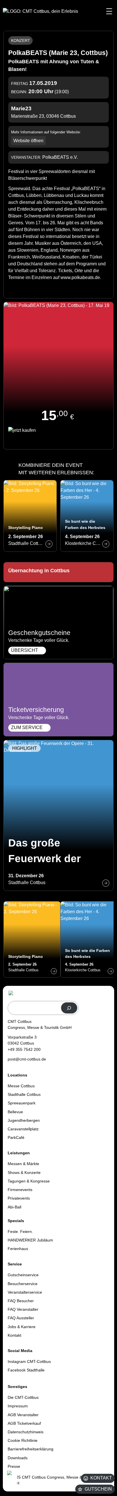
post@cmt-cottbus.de (27, 1059)
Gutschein (98, 1489)
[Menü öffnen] (109, 11)
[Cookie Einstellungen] (11, 1479)
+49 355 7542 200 (24, 1049)
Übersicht (24, 650)
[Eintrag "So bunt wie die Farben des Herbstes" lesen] (86, 515)
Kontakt (101, 1477)
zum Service (27, 727)
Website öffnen (28, 140)
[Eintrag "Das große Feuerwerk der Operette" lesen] (58, 815)
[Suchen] (69, 1007)
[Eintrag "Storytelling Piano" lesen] (30, 515)
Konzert (20, 40)
